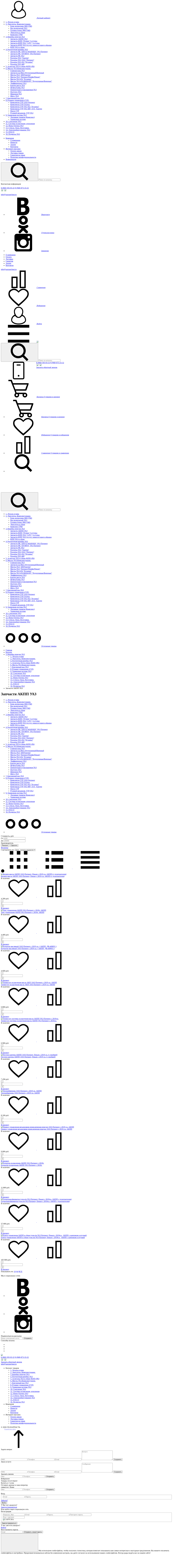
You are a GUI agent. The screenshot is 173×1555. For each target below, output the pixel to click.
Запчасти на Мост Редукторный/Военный (27, 73)
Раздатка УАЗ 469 (17, 64)
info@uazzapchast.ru (9, 195)
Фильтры (4, 848)
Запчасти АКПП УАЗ (18, 39)
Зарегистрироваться (9, 1507)
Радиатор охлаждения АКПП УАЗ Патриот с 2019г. (21, 1165)
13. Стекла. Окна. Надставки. (17, 128)
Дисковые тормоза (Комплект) (22, 117)
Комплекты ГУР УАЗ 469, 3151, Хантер (26, 109)
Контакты (14, 147)
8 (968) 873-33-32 (22, 188)
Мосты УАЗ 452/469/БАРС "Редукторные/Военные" (31, 81)
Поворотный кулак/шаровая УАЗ (23, 90)
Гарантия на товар (17, 155)
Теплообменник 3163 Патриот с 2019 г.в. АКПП (20, 1093)
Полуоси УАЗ (15, 92)
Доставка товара (17, 153)
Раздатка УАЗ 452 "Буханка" (21, 62)
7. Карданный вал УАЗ (15, 98)
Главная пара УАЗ (17, 71)
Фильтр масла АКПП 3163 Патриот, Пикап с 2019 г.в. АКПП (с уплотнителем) (32, 876)
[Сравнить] (54, 897)
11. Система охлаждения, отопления (20, 124)
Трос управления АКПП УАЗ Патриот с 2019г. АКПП (22, 912)
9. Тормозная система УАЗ (16, 115)
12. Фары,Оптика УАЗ (14, 126)
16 (15, 1271)
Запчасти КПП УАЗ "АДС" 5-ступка (25, 43)
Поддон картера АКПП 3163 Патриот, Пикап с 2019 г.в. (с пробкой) (28, 1057)
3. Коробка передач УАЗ (15, 37)
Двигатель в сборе (17, 33)
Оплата (9, 257)
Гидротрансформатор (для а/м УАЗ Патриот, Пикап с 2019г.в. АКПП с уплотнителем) (35, 1201)
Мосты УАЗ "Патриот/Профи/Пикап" (25, 77)
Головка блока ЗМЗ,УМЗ (20, 30)
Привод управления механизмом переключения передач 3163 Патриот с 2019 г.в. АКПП (36, 1129)
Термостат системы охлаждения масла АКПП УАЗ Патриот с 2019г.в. (29, 1021)
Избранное (40, 306)
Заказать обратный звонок (11, 1362)
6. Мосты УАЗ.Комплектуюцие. (18, 69)
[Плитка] (19, 868)
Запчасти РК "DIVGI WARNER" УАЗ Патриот (29, 52)
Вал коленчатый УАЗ (18, 28)
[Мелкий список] (90, 868)
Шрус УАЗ (14, 96)
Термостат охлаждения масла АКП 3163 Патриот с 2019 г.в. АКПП (28, 985)
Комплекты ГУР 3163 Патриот (22, 102)
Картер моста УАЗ (17, 85)
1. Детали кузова (12, 22)
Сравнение (41, 288)
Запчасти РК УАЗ (17, 56)
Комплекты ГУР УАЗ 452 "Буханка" (24, 107)
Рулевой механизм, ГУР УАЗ (21, 113)
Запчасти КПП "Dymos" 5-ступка (23, 41)
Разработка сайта (10, 1429)
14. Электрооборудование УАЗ (18, 130)
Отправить (28, 1338)
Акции (13, 145)
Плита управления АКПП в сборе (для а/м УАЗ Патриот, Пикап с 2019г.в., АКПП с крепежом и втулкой (43, 1237)
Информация (11, 159)
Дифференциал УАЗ (18, 83)
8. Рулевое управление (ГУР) (17, 100)
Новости (13, 142)
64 (17, 1271)
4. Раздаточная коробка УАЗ (17, 49)
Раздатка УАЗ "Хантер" (19, 58)
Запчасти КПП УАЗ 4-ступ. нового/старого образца (31, 45)
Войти (39, 324)
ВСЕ (20, 1271)
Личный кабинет (43, 18)
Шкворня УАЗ (16, 94)
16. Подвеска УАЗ (13, 134)
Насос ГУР (14, 111)
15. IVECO (10, 132)
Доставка (9, 259)
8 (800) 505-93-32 (8, 188)
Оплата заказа (16, 151)
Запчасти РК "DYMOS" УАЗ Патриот (25, 54)
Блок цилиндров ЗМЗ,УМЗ (21, 26)
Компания (10, 138)
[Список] (54, 868)
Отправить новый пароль (33, 1532)
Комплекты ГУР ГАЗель (20, 105)
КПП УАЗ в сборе (17, 47)
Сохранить (118, 1459)
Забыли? (4, 1500)
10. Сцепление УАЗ (13, 121)
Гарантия (9, 261)
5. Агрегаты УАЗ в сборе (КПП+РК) (20, 66)
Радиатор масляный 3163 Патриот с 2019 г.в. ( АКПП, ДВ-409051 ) (28, 949)
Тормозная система (18, 119)
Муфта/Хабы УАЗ (17, 88)
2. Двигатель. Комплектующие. (18, 24)
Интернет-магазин (13, 149)
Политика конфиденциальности (23, 157)
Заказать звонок (46, 367)
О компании (15, 140)
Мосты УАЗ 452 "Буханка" (21, 79)
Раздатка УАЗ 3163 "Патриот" (22, 60)
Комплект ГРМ (16, 35)
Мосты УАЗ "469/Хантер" (20, 75)
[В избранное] (19, 897)
